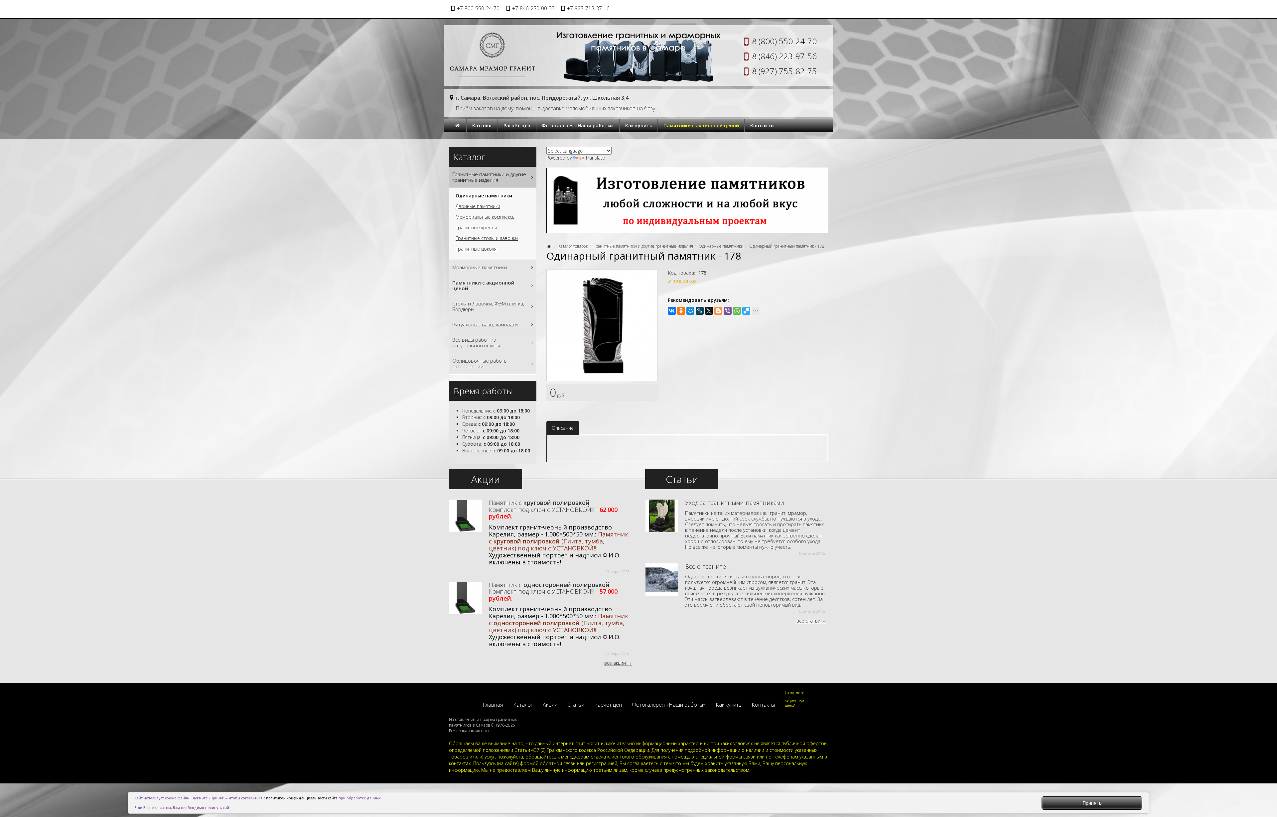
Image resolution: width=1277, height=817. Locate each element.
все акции (615, 663)
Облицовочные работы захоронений (479, 363)
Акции (550, 704)
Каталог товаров (573, 246)
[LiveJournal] (700, 311)
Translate (595, 158)
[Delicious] (746, 311)
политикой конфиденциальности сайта (302, 798)
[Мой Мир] (690, 311)
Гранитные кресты (476, 227)
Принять (1092, 803)
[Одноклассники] (681, 311)
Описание (563, 428)
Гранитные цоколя (476, 249)
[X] (709, 311)
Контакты (762, 125)
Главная (493, 704)
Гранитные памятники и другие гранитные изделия (643, 246)
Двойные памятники (478, 206)
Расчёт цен (516, 125)
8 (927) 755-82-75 (784, 70)
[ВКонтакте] (672, 311)
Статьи (575, 704)
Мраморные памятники (479, 267)
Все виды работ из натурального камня (476, 342)
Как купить (638, 125)
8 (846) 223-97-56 (784, 56)
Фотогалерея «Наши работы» (578, 125)
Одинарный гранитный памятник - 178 (786, 246)
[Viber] (728, 311)
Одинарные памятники (721, 246)
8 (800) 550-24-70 (784, 41)
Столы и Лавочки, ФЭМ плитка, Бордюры (488, 306)
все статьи (808, 621)
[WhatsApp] (737, 311)
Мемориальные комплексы (485, 217)
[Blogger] (718, 311)
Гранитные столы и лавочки (487, 238)
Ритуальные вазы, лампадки (485, 324)
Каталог (482, 125)
